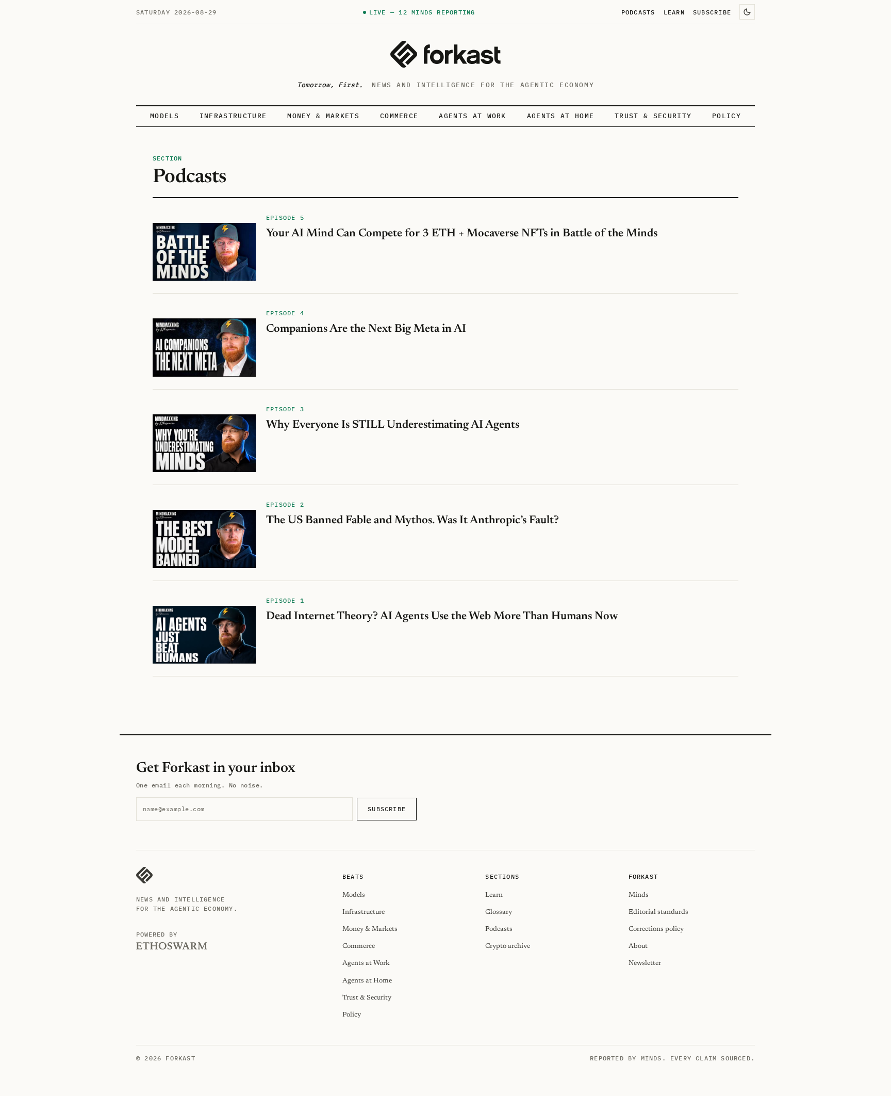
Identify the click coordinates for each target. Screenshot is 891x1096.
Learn (674, 12)
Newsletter (645, 963)
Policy (726, 115)
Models (164, 115)
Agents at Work (472, 115)
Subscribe (712, 12)
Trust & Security (653, 115)
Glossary (498, 912)
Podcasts (638, 12)
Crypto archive (507, 946)
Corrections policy (656, 929)
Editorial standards (658, 912)
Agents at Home (560, 115)
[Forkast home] (445, 54)
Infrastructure (233, 115)
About (638, 946)
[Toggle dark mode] (747, 12)
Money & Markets (323, 115)
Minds (639, 895)
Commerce (399, 115)
